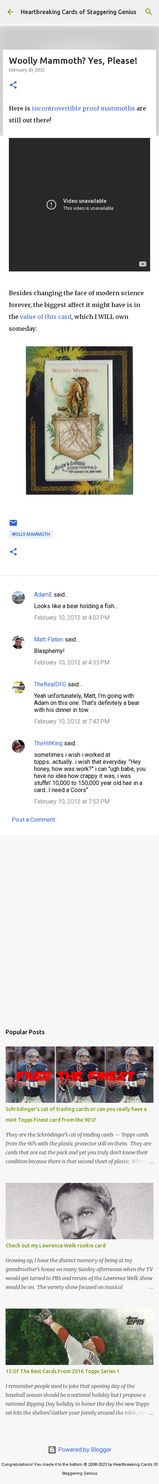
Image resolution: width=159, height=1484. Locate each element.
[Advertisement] (79, 926)
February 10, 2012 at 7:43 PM (71, 721)
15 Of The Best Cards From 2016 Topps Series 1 (62, 1371)
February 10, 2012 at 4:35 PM (71, 662)
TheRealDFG (50, 684)
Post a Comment (33, 819)
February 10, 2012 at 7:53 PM (71, 801)
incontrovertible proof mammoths (82, 108)
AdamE (43, 594)
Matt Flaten (48, 639)
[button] (13, 85)
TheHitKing (48, 743)
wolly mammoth (31, 534)
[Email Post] (13, 525)
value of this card (45, 316)
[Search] (148, 12)
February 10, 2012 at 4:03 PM (71, 617)
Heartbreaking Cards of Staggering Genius (78, 12)
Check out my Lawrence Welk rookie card (56, 1246)
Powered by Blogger (84, 1449)
